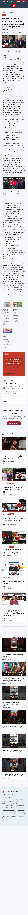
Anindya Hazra (9, 555)
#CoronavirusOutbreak (14, 130)
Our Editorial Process (8, 812)
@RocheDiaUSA (14, 203)
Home (3, 12)
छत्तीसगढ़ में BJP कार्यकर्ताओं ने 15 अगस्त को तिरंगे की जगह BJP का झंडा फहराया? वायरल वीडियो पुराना (13, 727)
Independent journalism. (7, 1)
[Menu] (25, 5)
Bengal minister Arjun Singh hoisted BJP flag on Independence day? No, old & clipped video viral (14, 775)
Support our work (21, 1)
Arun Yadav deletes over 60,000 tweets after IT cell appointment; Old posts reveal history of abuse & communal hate (13, 612)
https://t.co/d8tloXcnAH (12, 213)
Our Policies (21, 812)
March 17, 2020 (17, 218)
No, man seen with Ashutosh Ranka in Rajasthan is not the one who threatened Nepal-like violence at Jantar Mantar (14, 519)
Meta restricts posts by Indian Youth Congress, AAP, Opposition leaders (13, 581)
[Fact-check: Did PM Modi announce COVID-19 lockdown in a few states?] (7, 330)
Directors (5, 820)
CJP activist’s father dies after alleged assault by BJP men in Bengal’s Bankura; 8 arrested (13, 680)
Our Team (21, 816)
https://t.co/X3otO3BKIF (12, 245)
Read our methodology (11, 373)
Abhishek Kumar (10, 585)
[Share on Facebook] (8, 51)
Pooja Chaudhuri (8, 32)
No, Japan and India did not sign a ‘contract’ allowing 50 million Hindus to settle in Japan (14, 487)
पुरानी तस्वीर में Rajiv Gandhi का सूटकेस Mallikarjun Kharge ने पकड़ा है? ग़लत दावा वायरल (13, 704)
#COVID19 (21, 211)
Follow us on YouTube (19, 637)
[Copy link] (19, 51)
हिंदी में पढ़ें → (5, 402)
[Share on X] (12, 51)
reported (15, 194)
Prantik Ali (8, 492)
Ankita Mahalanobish (11, 461)
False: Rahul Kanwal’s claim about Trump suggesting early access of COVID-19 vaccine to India (17, 313)
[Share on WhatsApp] (15, 51)
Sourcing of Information (9, 816)
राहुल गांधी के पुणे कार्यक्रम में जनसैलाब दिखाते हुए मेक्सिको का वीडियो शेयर (13, 655)
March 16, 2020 (20, 137)
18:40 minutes (16, 160)
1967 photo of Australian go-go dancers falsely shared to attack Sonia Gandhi (14, 751)
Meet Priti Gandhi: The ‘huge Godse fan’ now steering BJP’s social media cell (13, 456)
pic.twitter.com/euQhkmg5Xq (13, 132)
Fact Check (9, 12)
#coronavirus (14, 211)
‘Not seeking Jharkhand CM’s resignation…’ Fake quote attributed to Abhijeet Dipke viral (13, 551)
